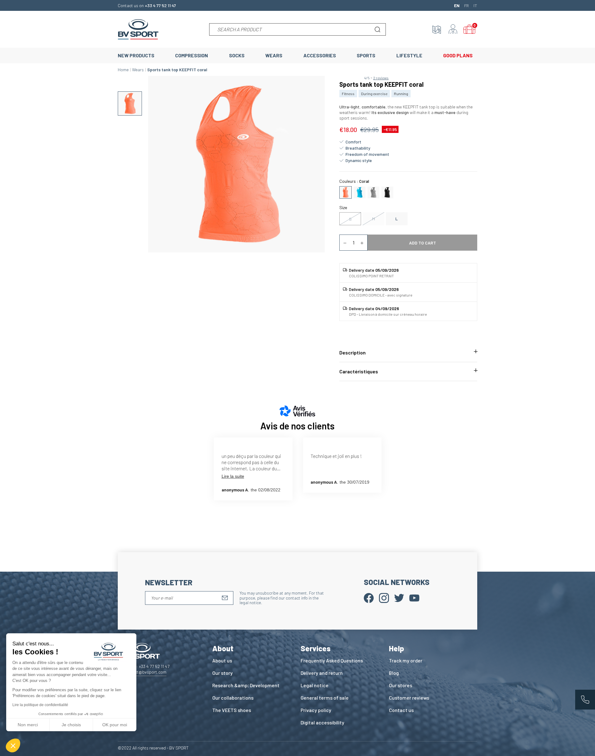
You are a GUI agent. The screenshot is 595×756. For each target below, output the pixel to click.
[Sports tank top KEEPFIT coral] (345, 191)
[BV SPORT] (138, 28)
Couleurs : (354, 181)
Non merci (28, 724)
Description (352, 352)
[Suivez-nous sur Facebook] (369, 597)
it (475, 5)
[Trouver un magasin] (436, 29)
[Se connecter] (453, 29)
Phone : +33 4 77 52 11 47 (147, 666)
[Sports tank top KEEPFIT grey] (373, 191)
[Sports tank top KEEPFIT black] (387, 191)
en (457, 5)
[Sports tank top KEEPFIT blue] (359, 191)
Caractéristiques (358, 371)
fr (466, 5)
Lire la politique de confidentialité (40, 705)
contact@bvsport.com (145, 672)
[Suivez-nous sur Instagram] (384, 597)
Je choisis (71, 724)
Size (343, 207)
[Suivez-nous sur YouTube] (414, 597)
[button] (13, 745)
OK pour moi (114, 724)
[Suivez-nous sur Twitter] (399, 597)
